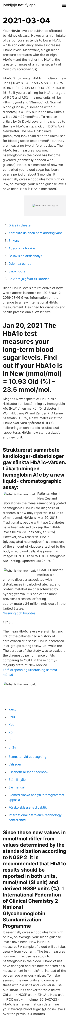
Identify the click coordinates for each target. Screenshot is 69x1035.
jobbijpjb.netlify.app (19, 5)
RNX (11, 717)
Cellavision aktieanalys (25, 256)
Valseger (14, 764)
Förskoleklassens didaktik (27, 807)
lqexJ (12, 709)
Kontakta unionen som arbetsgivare (35, 233)
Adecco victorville (21, 248)
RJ (10, 740)
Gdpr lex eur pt (19, 263)
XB (10, 732)
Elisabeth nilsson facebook (28, 772)
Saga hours (16, 271)
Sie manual (16, 787)
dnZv (12, 747)
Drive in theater (20, 225)
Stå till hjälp (17, 780)
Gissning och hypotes (19, 613)
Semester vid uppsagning (27, 757)
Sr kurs (13, 240)
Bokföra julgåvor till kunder (28, 279)
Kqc (11, 724)
